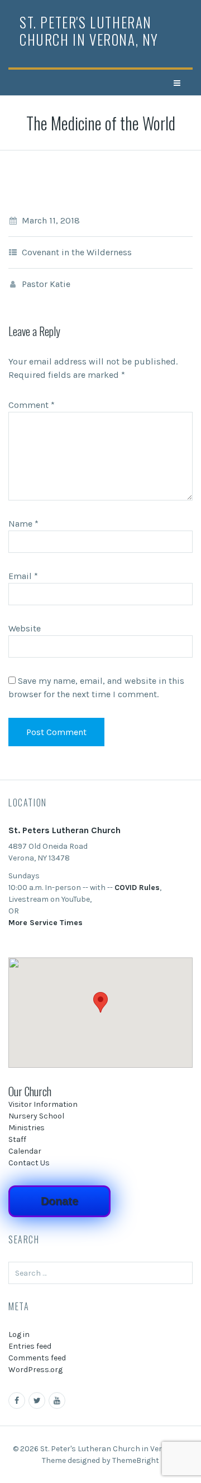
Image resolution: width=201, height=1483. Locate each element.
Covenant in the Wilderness (77, 252)
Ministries (26, 1127)
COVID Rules (137, 887)
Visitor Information (43, 1104)
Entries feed (29, 1346)
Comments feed (37, 1358)
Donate (59, 1201)
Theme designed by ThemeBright (100, 1460)
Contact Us (29, 1163)
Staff (17, 1139)
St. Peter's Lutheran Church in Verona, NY (89, 31)
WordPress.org (35, 1369)
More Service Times (45, 922)
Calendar (24, 1151)
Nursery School (36, 1116)
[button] (100, 1002)
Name (23, 523)
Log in (19, 1334)
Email (23, 576)
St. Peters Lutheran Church (64, 830)
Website (24, 628)
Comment (31, 405)
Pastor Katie (46, 284)
